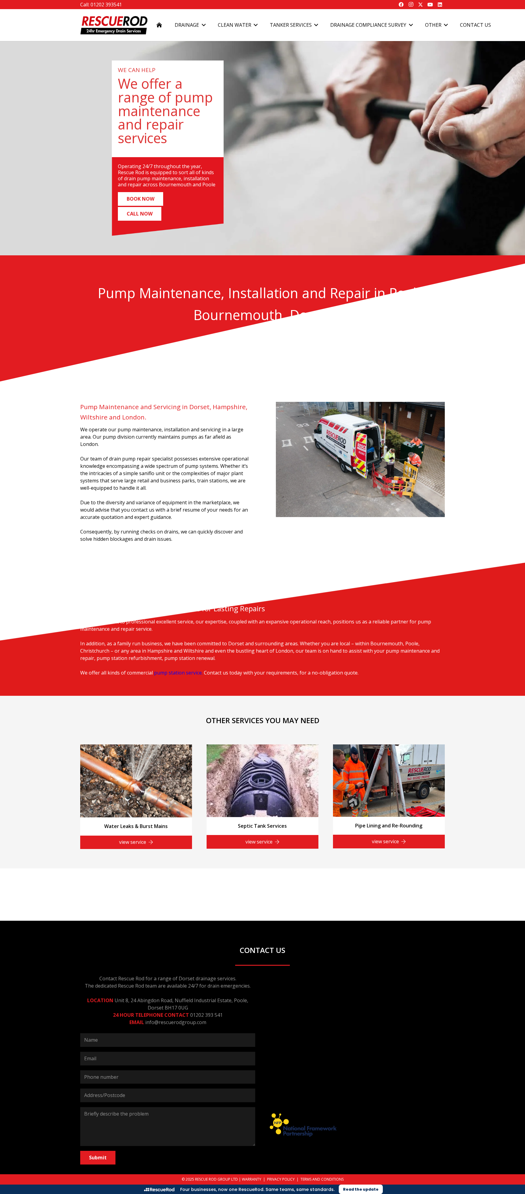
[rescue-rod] (114, 25)
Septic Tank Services (262, 826)
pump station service (178, 672)
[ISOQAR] (428, 881)
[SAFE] (144, 881)
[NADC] (381, 881)
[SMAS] (96, 881)
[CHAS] (333, 881)
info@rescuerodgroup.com (175, 1022)
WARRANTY (251, 1179)
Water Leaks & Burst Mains (136, 826)
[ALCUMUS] (238, 881)
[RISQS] (191, 881)
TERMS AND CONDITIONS (322, 1179)
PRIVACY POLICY (281, 1179)
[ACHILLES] (286, 881)
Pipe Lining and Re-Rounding (388, 825)
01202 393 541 (206, 1015)
